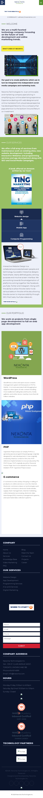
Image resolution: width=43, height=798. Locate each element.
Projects (25, 559)
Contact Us (26, 556)
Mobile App (21, 228)
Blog (24, 550)
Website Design (9, 577)
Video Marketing (10, 563)
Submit (21, 646)
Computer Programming (21, 239)
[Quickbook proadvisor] (21, 699)
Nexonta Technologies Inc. (21, 771)
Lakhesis (20, 17)
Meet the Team (28, 553)
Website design (21, 216)
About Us (7, 553)
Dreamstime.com (30, 17)
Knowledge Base (10, 559)
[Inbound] (21, 711)
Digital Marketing (10, 590)
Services (6, 556)
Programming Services (12, 584)
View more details (9, 301)
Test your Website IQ (11, 11)
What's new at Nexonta (13, 49)
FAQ (4, 566)
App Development (10, 580)
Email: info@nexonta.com (14, 674)
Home (5, 550)
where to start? (19, 607)
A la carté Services (10, 587)
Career (24, 563)
